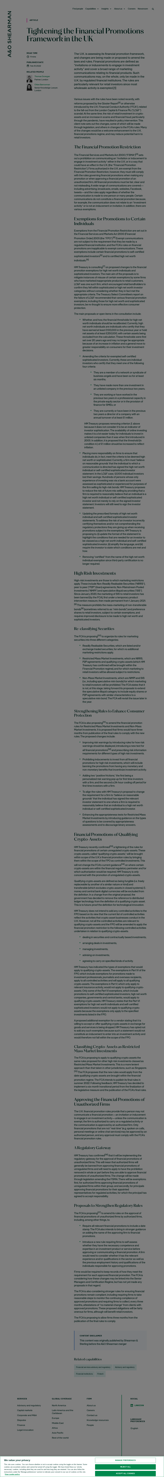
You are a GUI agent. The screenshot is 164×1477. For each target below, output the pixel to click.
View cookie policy (12, 1474)
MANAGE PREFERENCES (125, 1460)
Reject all (125, 1467)
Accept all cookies (125, 1473)
